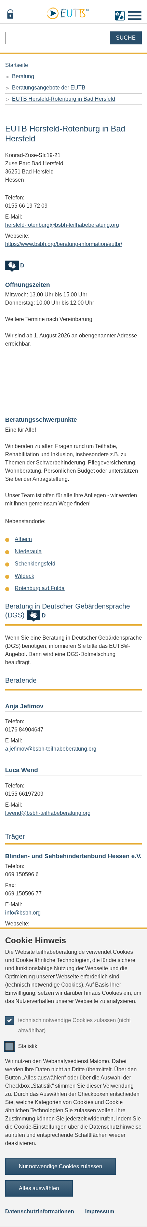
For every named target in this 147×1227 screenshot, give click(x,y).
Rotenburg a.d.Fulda (40, 588)
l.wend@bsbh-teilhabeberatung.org (48, 813)
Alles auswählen (39, 1188)
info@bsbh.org (23, 913)
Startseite (16, 65)
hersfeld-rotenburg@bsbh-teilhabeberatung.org (62, 225)
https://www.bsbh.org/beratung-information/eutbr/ (63, 244)
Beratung (23, 76)
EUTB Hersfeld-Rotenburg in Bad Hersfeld (63, 99)
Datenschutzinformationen (39, 1211)
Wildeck (24, 576)
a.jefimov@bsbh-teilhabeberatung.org (50, 749)
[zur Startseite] (68, 12)
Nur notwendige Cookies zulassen (60, 1166)
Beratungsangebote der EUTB (48, 87)
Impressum (99, 1211)
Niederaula (28, 551)
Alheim (23, 539)
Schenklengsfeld (35, 564)
